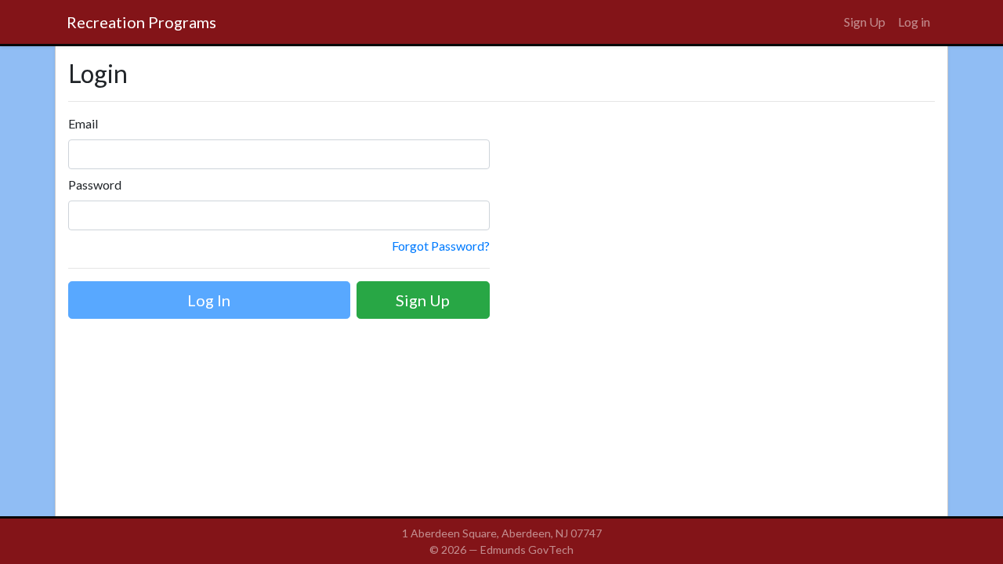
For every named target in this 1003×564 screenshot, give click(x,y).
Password (94, 184)
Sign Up (864, 21)
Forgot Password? (441, 245)
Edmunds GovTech (527, 549)
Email (83, 123)
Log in (914, 21)
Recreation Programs (141, 22)
